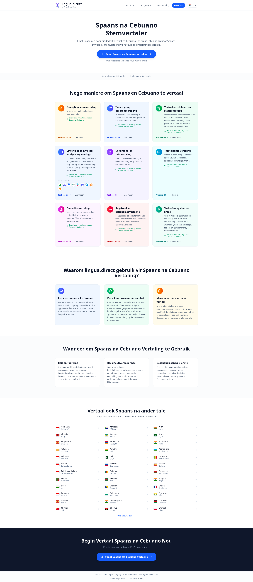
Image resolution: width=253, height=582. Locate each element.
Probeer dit (63, 137)
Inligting (145, 5)
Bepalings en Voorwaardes (148, 575)
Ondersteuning (162, 5)
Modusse (130, 5)
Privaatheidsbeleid (130, 575)
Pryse (111, 575)
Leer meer (79, 137)
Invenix (140, 579)
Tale (105, 575)
